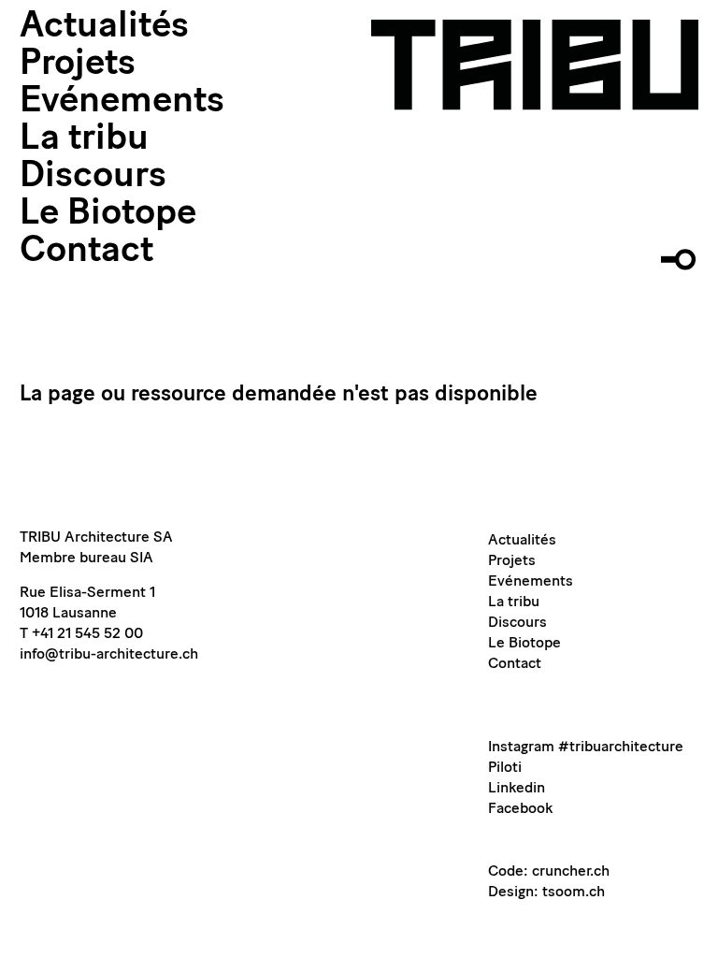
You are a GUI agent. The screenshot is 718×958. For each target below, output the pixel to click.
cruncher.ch (571, 871)
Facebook (520, 809)
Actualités (104, 27)
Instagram (521, 747)
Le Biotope (108, 214)
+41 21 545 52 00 (87, 634)
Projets (78, 65)
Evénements (122, 102)
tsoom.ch (573, 892)
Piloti (505, 768)
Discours (93, 177)
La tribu (84, 140)
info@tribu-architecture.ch (109, 654)
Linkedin (516, 788)
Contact (86, 252)
